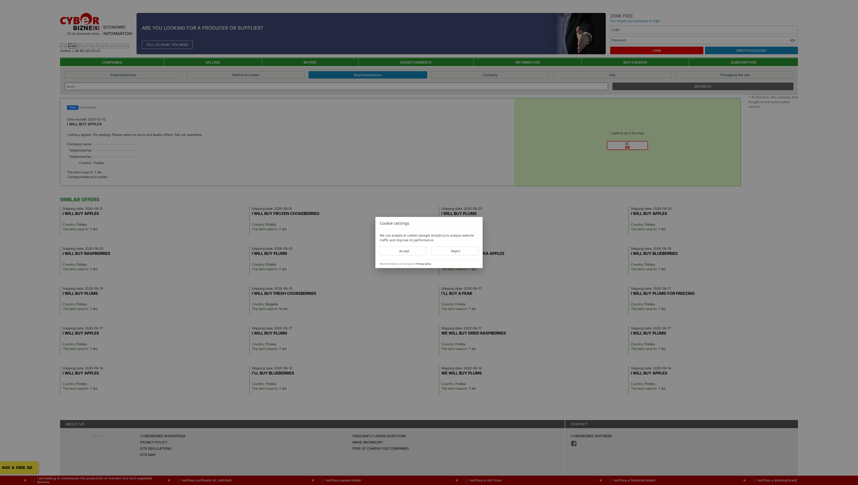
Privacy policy (423, 263)
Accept (404, 251)
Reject (455, 251)
